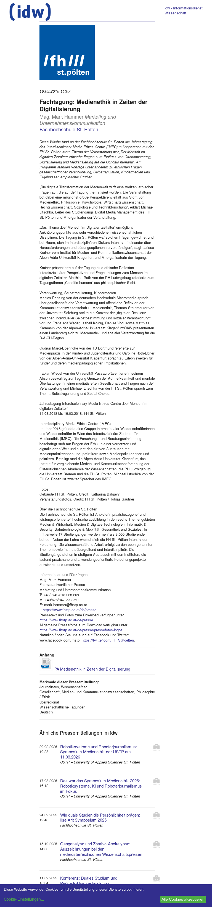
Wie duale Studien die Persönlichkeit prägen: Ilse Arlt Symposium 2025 (100, 817)
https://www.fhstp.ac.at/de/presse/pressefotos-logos (81, 629)
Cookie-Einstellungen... (24, 899)
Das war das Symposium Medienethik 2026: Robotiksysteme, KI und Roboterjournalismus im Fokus (101, 786)
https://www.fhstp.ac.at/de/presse (69, 609)
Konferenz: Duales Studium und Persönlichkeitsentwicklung (88, 880)
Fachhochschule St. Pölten (68, 129)
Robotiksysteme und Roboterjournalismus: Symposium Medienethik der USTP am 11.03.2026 (98, 752)
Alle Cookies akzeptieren (183, 899)
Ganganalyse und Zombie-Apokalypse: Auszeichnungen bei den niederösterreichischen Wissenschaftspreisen (101, 849)
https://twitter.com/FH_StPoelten (108, 640)
